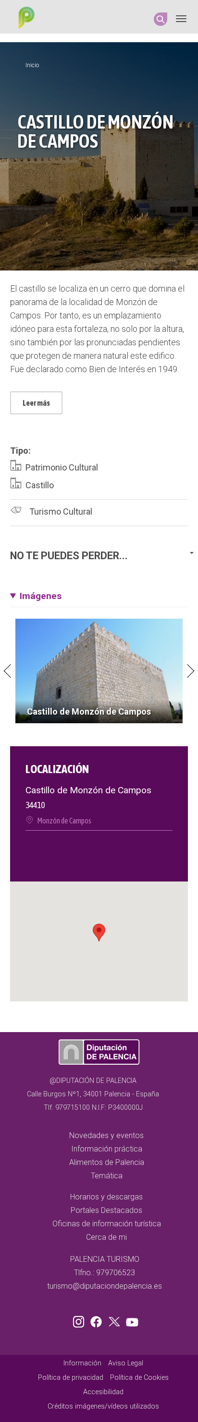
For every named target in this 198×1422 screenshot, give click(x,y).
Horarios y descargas (106, 1196)
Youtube (130, 1320)
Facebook (98, 1320)
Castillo (39, 485)
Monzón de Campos (64, 820)
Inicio (32, 65)
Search (160, 19)
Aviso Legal (125, 1363)
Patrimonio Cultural (61, 467)
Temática (107, 1175)
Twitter (115, 1320)
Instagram (80, 1320)
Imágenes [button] (41, 595)
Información (82, 1363)
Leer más (36, 403)
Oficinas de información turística (106, 1223)
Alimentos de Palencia (106, 1162)
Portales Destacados (106, 1210)
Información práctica (106, 1148)
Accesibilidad (103, 1392)
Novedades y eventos (106, 1135)
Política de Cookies (139, 1378)
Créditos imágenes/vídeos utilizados (103, 1406)
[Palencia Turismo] (24, 19)
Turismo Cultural (60, 511)
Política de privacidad (70, 1378)
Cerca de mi (106, 1237)
